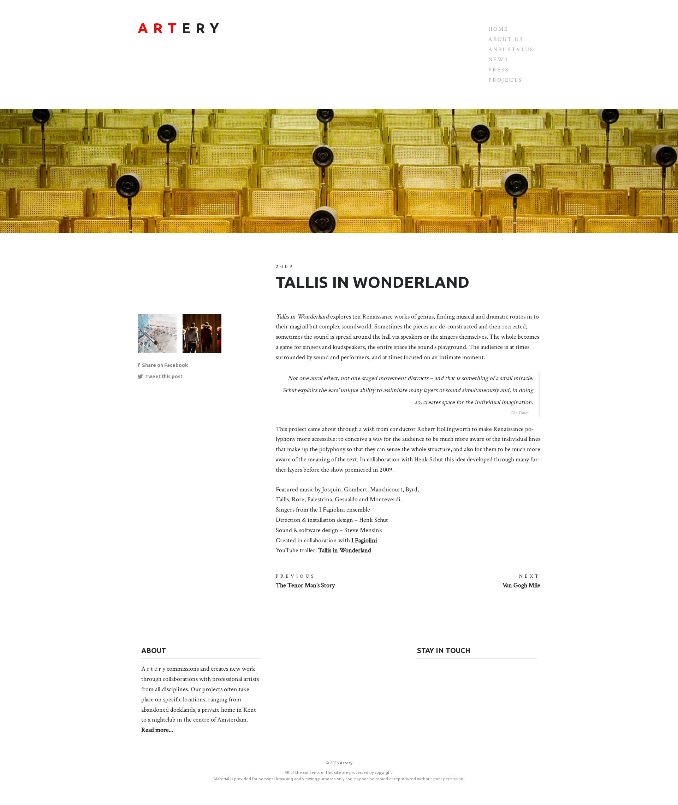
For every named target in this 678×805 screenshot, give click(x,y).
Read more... (157, 730)
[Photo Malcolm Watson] (205, 337)
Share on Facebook (164, 365)
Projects (505, 80)
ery (181, 28)
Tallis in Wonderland (344, 550)
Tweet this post (163, 376)
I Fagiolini (364, 540)
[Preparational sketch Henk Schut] (160, 337)
